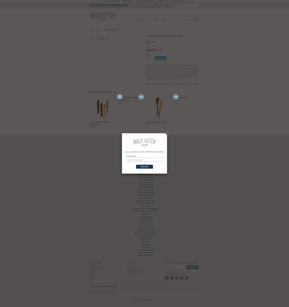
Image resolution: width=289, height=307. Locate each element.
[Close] (167, 133)
